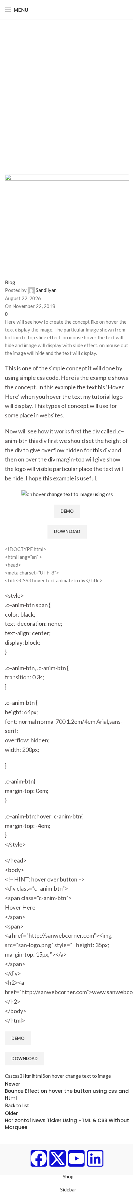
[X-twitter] (57, 1158)
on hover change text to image (78, 1076)
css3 (17, 1076)
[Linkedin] (95, 1158)
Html (27, 1076)
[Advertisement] (67, 90)
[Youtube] (76, 1158)
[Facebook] (39, 1158)
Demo (67, 511)
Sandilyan (46, 290)
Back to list (17, 1105)
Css (9, 1076)
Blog (10, 282)
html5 (39, 1076)
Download (67, 531)
